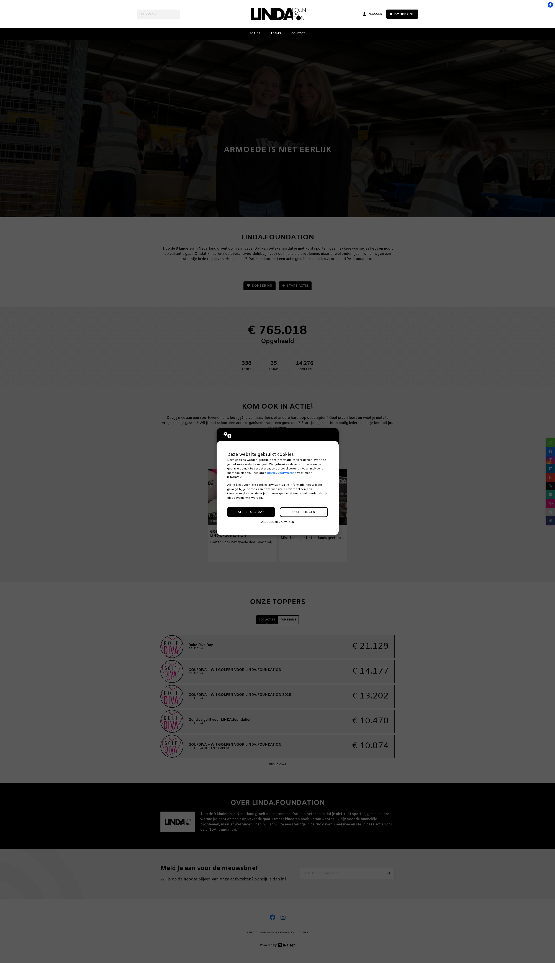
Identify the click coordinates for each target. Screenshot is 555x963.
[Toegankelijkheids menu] (550, 4)
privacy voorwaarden (281, 473)
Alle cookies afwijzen (277, 522)
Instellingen (303, 512)
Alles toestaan (251, 512)
